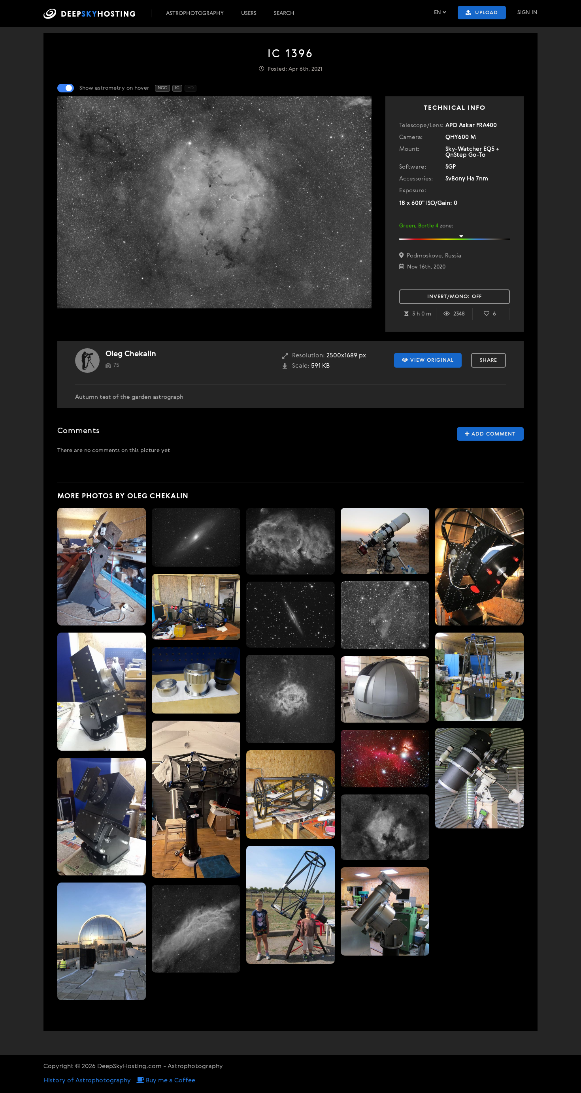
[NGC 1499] (196, 929)
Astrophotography (195, 13)
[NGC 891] (290, 615)
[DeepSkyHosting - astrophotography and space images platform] (96, 13)
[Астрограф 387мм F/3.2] (290, 794)
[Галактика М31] (196, 537)
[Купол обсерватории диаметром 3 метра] (385, 689)
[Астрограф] (290, 905)
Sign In (527, 12)
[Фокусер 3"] (196, 680)
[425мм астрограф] (479, 677)
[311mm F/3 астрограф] (196, 607)
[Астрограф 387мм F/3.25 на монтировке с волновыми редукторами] (196, 799)
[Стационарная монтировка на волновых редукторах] (101, 816)
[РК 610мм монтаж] (479, 566)
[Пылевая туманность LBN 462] (385, 615)
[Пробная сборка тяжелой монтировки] (101, 566)
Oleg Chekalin (131, 354)
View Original (431, 360)
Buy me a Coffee (169, 1081)
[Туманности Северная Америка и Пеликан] (385, 827)
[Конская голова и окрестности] (385, 758)
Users (249, 13)
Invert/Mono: (454, 296)
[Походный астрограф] (385, 541)
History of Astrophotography (87, 1081)
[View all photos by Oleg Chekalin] (87, 360)
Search (284, 13)
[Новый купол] (101, 941)
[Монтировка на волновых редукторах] (101, 691)
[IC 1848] (290, 541)
